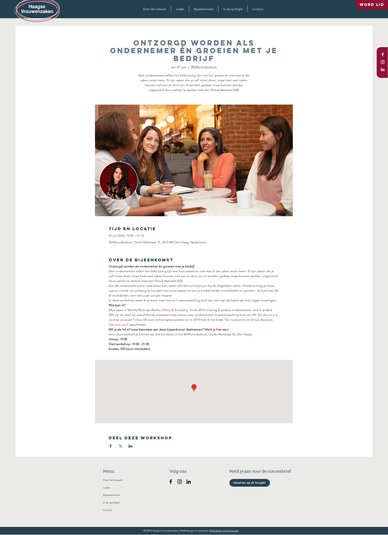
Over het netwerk (112, 480)
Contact (107, 510)
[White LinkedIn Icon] (382, 69)
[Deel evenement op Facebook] (111, 446)
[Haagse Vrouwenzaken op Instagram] (180, 482)
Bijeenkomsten (111, 495)
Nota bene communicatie (223, 530)
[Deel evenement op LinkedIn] (130, 446)
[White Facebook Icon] (382, 54)
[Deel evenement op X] (120, 446)
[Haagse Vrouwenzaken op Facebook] (171, 482)
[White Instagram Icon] (382, 62)
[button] (154, 9)
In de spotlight (111, 502)
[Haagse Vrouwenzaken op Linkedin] (189, 482)
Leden (106, 487)
